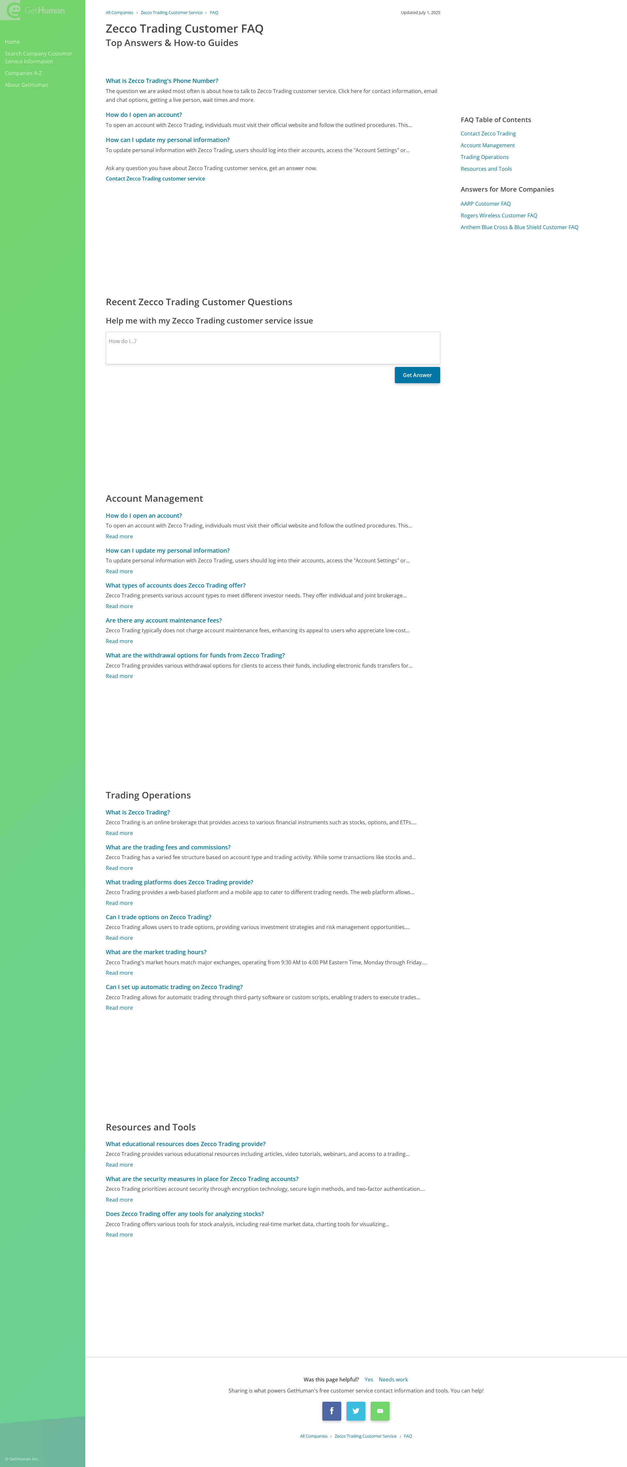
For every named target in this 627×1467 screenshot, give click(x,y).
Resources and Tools (486, 168)
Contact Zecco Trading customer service (155, 178)
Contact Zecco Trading (488, 133)
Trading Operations (485, 157)
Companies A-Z (23, 73)
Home (12, 41)
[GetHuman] (32, 10)
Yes (369, 1379)
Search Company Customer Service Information (38, 57)
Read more (119, 536)
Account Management (488, 145)
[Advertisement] (273, 238)
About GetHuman (26, 84)
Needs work (393, 1379)
